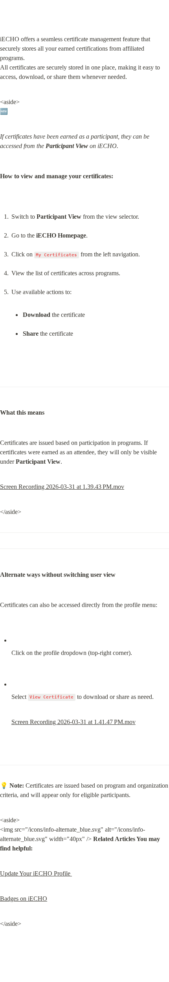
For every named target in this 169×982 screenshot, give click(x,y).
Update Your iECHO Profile (36, 873)
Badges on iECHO (23, 898)
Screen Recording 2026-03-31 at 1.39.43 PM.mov (62, 486)
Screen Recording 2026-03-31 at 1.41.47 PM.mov (73, 722)
